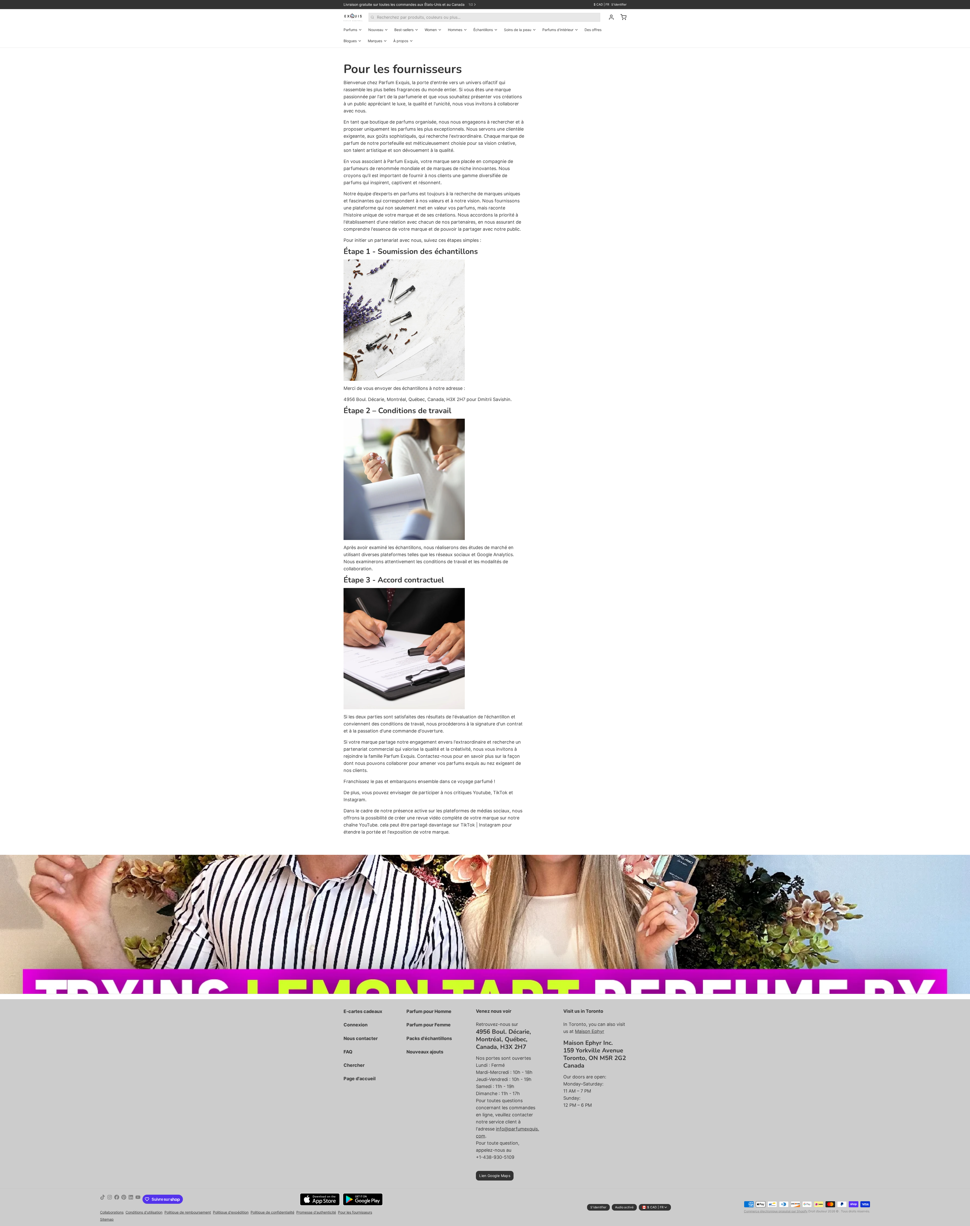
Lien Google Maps (494, 1175)
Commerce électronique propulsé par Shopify (776, 1211)
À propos (400, 41)
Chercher (354, 1065)
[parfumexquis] (353, 17)
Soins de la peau (517, 30)
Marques (375, 41)
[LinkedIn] (130, 1199)
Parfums (350, 30)
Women (431, 30)
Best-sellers (404, 30)
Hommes (455, 30)
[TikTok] (102, 1199)
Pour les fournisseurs (355, 1212)
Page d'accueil (360, 1078)
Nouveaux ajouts (424, 1051)
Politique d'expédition (231, 1212)
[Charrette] (621, 17)
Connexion (356, 1024)
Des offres (593, 30)
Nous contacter (361, 1038)
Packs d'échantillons (429, 1038)
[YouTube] (137, 1199)
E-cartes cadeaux (363, 1011)
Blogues (350, 41)
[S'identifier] (609, 17)
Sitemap (107, 1219)
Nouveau (375, 30)
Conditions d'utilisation (144, 1212)
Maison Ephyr (589, 1031)
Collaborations (112, 1212)
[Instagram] (109, 1199)
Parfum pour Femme (428, 1024)
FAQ (348, 1051)
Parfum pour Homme (428, 1011)
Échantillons (483, 30)
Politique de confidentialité (272, 1212)
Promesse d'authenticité (316, 1212)
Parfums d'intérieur (557, 30)
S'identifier (618, 4)
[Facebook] (116, 1199)
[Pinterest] (123, 1199)
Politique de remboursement (187, 1212)
